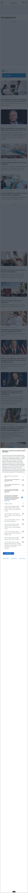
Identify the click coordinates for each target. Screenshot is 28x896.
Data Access (14, 558)
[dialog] (14, 672)
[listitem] (14, 477)
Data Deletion (6, 558)
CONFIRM (8, 553)
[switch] (22, 480)
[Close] (25, 450)
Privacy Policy (22, 558)
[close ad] (14, 891)
